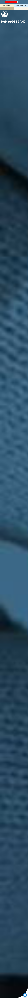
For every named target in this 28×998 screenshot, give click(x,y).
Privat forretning (21, 5)
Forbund (7, 8)
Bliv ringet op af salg (12, 2)
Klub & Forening (7, 5)
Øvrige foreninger (21, 8)
